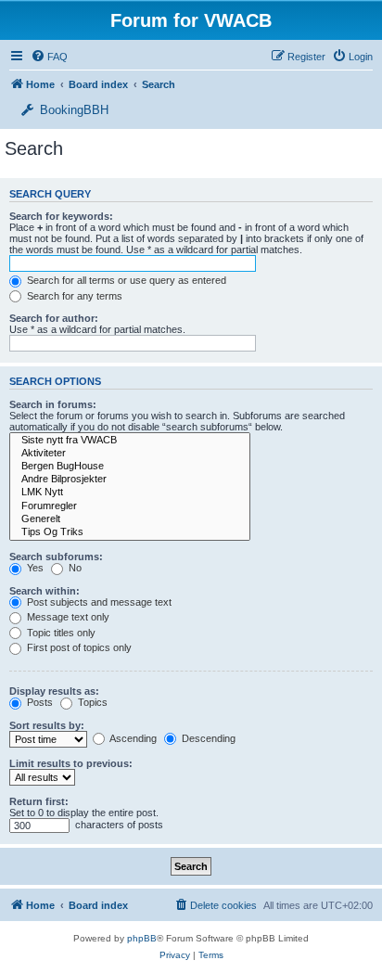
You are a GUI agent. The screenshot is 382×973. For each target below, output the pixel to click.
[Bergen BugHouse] (129, 466)
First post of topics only (78, 647)
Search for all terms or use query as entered (125, 280)
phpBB (142, 938)
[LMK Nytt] (129, 492)
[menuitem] (352, 56)
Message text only (66, 616)
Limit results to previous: (71, 763)
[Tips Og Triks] (129, 532)
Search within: (44, 590)
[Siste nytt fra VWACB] (129, 440)
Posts (38, 702)
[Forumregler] (129, 506)
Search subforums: (56, 556)
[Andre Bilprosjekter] (129, 479)
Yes (34, 567)
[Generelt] (129, 519)
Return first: (39, 801)
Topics (91, 702)
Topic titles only (60, 632)
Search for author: (53, 318)
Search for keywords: (61, 216)
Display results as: (54, 691)
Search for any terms (73, 295)
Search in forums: (52, 404)
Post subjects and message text (98, 602)
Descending (207, 738)
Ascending (132, 738)
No (74, 567)
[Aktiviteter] (129, 453)
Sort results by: (46, 725)
